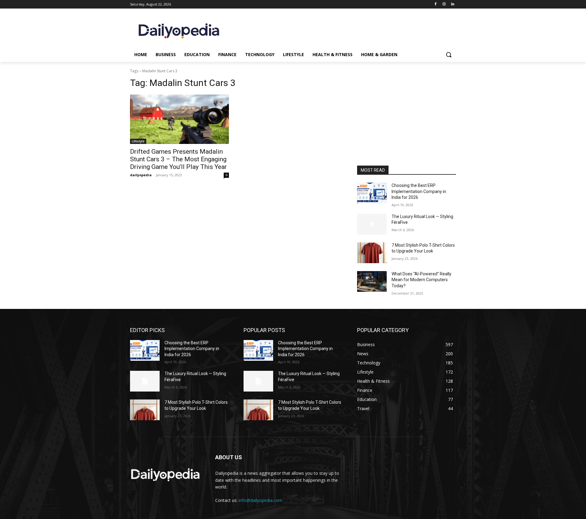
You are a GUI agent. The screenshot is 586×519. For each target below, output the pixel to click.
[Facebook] (435, 4)
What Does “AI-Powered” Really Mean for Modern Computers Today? (421, 279)
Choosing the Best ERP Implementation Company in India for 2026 (419, 191)
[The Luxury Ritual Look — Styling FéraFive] (372, 224)
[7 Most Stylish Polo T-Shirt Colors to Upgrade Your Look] (372, 252)
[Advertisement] (406, 124)
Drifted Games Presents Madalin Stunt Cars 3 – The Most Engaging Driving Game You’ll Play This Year (178, 159)
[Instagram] (443, 4)
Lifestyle (138, 141)
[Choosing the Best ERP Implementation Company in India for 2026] (372, 193)
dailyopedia (141, 175)
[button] (448, 54)
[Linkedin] (452, 4)
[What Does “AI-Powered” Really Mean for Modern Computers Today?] (372, 281)
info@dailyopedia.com (260, 500)
